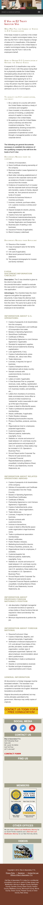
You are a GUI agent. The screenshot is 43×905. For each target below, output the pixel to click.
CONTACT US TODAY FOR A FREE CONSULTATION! (21, 710)
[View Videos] (23, 852)
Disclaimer (21, 873)
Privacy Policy (10, 873)
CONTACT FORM (12, 754)
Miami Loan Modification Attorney (26, 829)
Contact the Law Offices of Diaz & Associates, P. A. (24, 874)
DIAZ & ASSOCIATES (11, 12)
